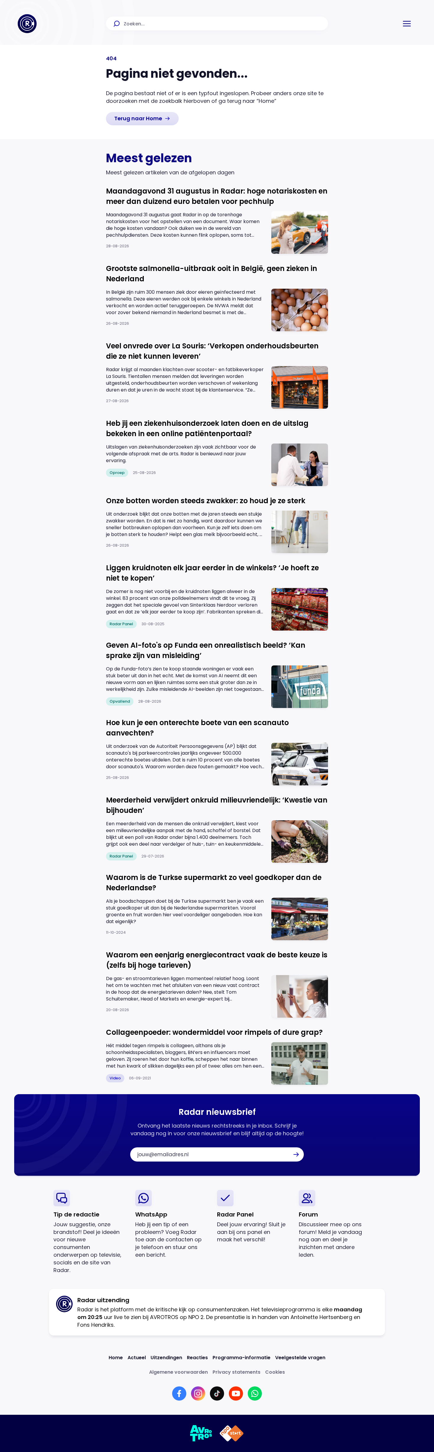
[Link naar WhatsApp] (255, 1393)
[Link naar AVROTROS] (201, 1433)
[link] (142, 118)
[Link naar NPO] (231, 1433)
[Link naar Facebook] (179, 1393)
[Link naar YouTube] (236, 1393)
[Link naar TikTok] (217, 1393)
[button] (406, 23)
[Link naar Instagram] (198, 1393)
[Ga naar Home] (27, 23)
